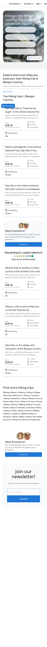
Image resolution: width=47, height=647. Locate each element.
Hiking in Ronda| (11, 556)
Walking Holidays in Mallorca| (15, 537)
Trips (6, 27)
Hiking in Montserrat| (12, 543)
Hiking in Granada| (17, 553)
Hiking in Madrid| (28, 543)
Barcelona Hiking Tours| (13, 540)
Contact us (23, 279)
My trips (35, 4)
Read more (7, 53)
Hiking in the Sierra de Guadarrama (26, 565)
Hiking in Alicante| (11, 550)
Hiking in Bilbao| (18, 562)
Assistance (14, 27)
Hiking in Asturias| (25, 556)
